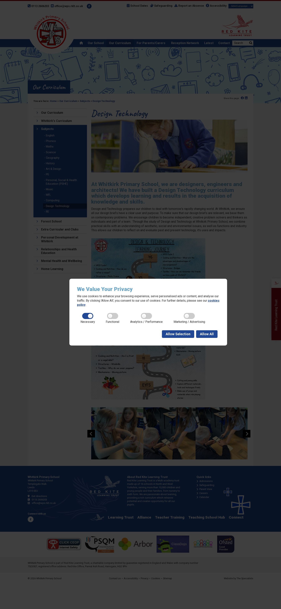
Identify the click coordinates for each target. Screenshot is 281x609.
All (207, 334)
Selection (178, 334)
